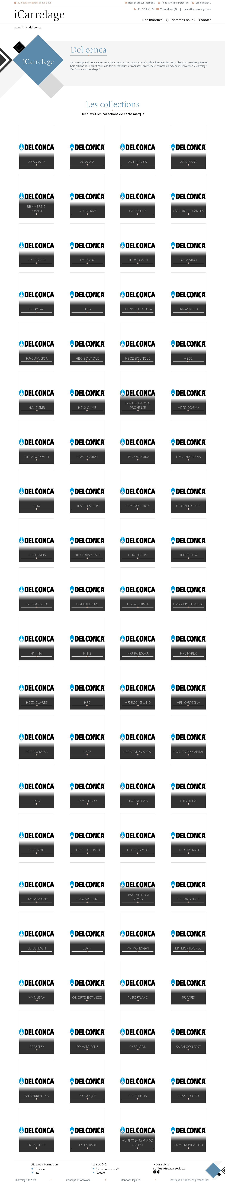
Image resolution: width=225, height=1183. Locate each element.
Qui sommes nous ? (180, 20)
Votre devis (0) (168, 9)
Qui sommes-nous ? (107, 1169)
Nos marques (152, 20)
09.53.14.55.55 (145, 9)
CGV (36, 1173)
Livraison (39, 1169)
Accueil (18, 27)
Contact (205, 20)
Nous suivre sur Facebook (141, 2)
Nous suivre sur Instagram (175, 2)
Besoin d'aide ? (203, 2)
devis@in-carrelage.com (197, 9)
